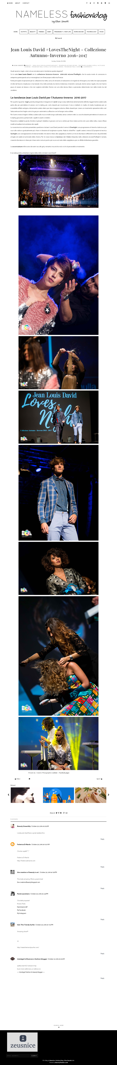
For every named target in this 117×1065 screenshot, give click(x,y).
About (17, 3)
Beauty (33, 32)
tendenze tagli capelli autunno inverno (48, 66)
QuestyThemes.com (61, 1063)
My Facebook (21, 910)
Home (10, 3)
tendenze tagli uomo (72, 66)
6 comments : (88, 66)
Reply (102, 839)
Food (102, 32)
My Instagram (21, 913)
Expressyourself (22, 907)
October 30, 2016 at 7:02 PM (44, 925)
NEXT (99, 779)
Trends (41, 32)
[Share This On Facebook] (59, 813)
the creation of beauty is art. (28, 872)
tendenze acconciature (68, 65)
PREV (18, 779)
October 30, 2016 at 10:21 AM (40, 844)
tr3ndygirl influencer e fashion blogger (32, 959)
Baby (49, 32)
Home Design (79, 32)
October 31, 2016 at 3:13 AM (56, 959)
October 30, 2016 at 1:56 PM (48, 872)
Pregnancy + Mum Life (62, 32)
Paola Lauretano (23, 894)
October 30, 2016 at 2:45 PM (39, 894)
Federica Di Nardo (24, 844)
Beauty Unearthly (24, 826)
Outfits (24, 32)
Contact (26, 3)
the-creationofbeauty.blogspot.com (28, 882)
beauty (29, 65)
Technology (91, 32)
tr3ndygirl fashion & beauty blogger (31, 972)
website (55, 773)
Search (59, 38)
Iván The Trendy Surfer (26, 925)
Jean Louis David (25, 74)
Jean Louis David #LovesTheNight (45, 65)
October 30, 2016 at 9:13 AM (40, 826)
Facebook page (64, 773)
